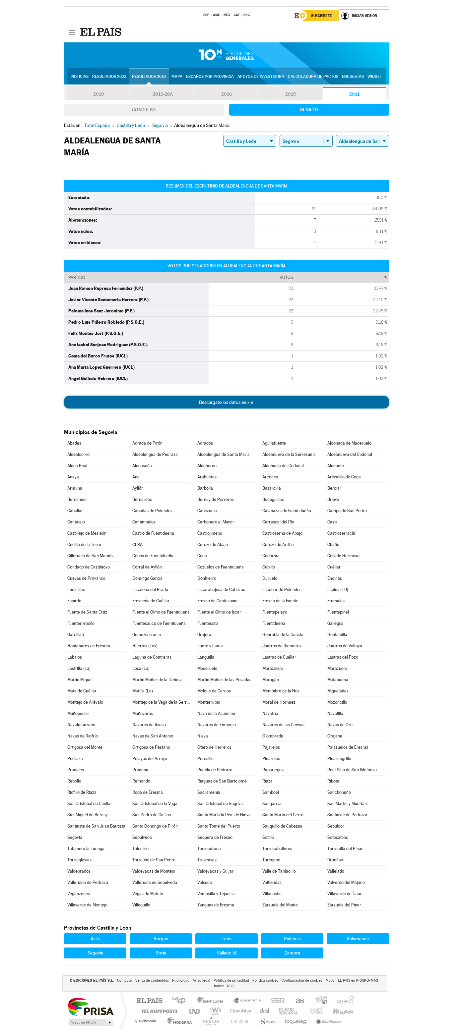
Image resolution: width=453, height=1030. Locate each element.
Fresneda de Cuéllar (150, 600)
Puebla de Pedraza (214, 769)
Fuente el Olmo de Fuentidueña (161, 612)
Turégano (271, 859)
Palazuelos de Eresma (347, 747)
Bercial (334, 488)
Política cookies (265, 980)
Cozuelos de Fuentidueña (220, 567)
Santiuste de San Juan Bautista (96, 826)
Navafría (270, 713)
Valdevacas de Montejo (153, 871)
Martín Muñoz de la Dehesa (157, 679)
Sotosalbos (337, 837)
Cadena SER (276, 1001)
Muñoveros (142, 713)
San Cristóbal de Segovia (220, 803)
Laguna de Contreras (151, 657)
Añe (136, 476)
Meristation (328, 1021)
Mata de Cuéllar (82, 690)
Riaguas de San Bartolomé (222, 781)
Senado (309, 109)
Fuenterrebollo (81, 623)
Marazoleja (272, 668)
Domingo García (147, 578)
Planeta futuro (313, 1011)
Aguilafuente (274, 443)
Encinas (334, 578)
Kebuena (337, 1011)
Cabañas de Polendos (152, 510)
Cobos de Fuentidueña (152, 555)
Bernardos (142, 499)
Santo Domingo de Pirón (155, 826)
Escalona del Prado (150, 589)
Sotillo (268, 837)
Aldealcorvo (78, 454)
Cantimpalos (144, 521)
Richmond (145, 1021)
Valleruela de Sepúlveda (154, 882)
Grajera (204, 634)
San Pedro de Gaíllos (151, 814)
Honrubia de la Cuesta (282, 634)
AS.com (297, 1001)
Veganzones (78, 893)
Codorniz (270, 555)
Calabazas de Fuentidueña (286, 510)
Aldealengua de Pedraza (155, 454)
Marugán (270, 679)
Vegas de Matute (147, 893)
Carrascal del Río (278, 521)
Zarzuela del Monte (280, 904)
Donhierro (206, 578)
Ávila (95, 938)
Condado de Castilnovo (88, 567)
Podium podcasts (210, 1021)
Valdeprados (79, 871)
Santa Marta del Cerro (282, 814)
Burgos (161, 938)
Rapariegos (273, 769)
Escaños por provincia (210, 76)
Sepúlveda (142, 837)
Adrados (205, 443)
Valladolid (226, 952)
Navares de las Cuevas (283, 724)
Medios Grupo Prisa (90, 1022)
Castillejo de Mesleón (86, 533)
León (227, 938)
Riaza (267, 781)
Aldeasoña (142, 465)
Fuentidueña (273, 623)
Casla (332, 521)
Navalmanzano (81, 724)
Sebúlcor (335, 826)
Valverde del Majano (346, 882)
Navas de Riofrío (82, 735)
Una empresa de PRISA (90, 1006)
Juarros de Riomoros (281, 645)
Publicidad (180, 980)
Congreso (144, 109)
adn (319, 1001)
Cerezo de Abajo (212, 544)
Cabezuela (207, 510)
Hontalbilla (337, 634)
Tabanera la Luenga (85, 848)
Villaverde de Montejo (87, 904)
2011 (354, 94)
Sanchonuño (339, 792)
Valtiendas (272, 882)
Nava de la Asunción (216, 713)
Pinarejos (271, 758)
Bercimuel (77, 499)
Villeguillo (141, 904)
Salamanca (358, 938)
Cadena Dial (264, 1011)
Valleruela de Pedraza (87, 882)
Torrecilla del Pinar (345, 848)
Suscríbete (321, 15)
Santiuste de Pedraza (347, 814)
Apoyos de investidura (260, 76)
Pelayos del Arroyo (149, 758)
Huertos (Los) (145, 645)
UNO (195, 1011)
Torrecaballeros (277, 848)
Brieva (333, 499)
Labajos (74, 657)
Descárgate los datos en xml (226, 402)
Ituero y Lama (210, 645)
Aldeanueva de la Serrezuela (289, 454)
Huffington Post (158, 1011)
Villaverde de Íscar (344, 893)
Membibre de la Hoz (280, 690)
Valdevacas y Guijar (215, 871)
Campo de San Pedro (347, 510)
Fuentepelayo (274, 612)
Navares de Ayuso (149, 724)
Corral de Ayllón (147, 567)
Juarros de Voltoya (344, 645)
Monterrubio (208, 702)
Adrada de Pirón (147, 443)
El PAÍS (149, 1001)
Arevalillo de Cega (344, 476)
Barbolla (205, 488)
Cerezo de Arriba (278, 544)
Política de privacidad (231, 980)
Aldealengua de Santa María (223, 454)
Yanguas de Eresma (215, 904)
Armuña (74, 488)
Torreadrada (209, 848)
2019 (98, 94)
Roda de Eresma (147, 792)
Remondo (141, 781)
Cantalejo (76, 521)
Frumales (336, 600)
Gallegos (335, 623)
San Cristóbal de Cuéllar (89, 803)
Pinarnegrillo (339, 758)
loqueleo (296, 1021)
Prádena (140, 769)
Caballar (75, 510)
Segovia (74, 837)
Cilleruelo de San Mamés (90, 555)
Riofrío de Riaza (82, 792)
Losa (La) (141, 668)
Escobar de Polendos (281, 589)
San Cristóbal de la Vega (154, 803)
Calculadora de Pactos (313, 76)
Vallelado (335, 871)
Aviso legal (201, 980)
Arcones (270, 476)
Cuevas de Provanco (86, 578)
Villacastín (272, 893)
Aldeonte (335, 465)
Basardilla (271, 488)
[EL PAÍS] (101, 32)
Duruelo (269, 578)
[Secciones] (72, 32)
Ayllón (138, 488)
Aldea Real (77, 465)
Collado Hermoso (343, 555)
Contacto (124, 980)
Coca (202, 555)
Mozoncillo (337, 702)
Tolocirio (140, 848)
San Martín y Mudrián (347, 803)
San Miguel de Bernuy (87, 814)
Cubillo (268, 567)
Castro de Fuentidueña (153, 533)
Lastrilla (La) (79, 668)
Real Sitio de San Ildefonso (352, 769)
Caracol (343, 1001)
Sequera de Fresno (214, 837)
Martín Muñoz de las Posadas (224, 679)
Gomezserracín (146, 634)
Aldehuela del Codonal (283, 465)
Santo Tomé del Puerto (218, 826)
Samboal (270, 792)
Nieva (202, 735)
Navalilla (335, 713)
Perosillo (205, 758)
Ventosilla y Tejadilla (216, 893)
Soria (161, 952)
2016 (226, 94)
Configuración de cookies (302, 980)
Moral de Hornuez (278, 702)
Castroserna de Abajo (282, 533)
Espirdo (74, 600)
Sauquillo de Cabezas (282, 826)
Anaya (73, 476)
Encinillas (76, 589)
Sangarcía (272, 803)
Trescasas (207, 859)
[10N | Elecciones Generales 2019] (226, 55)
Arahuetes (207, 476)
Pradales (75, 769)
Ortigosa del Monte (84, 747)
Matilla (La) (142, 690)
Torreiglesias (79, 859)
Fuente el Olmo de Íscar (219, 612)
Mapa (176, 76)
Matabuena (337, 679)
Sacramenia (208, 792)
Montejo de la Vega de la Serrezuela (161, 702)
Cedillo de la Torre (84, 544)
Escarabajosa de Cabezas (221, 589)
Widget (374, 76)
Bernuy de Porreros (215, 499)
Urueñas (335, 859)
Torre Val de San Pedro (153, 859)
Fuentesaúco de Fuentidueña (159, 623)
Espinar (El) (337, 589)
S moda (266, 1021)
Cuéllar (334, 567)
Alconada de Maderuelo (349, 443)
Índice (219, 986)
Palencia (292, 938)
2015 (290, 94)
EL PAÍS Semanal (289, 1011)
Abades (74, 443)
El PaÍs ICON (239, 1021)
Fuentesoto (207, 623)
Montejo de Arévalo (85, 702)
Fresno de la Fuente (280, 600)
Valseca (204, 882)
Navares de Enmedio (216, 724)
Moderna (178, 1021)
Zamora (292, 952)
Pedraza (75, 758)
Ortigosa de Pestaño (151, 747)
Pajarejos (271, 747)
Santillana (212, 1001)
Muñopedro (78, 713)
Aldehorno (207, 465)
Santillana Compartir (247, 1001)
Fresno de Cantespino (217, 600)
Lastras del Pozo (342, 657)
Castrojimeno (209, 533)
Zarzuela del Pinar (344, 904)
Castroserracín (341, 533)
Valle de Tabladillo (279, 871)
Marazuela (337, 668)
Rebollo (74, 781)
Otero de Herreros (214, 747)
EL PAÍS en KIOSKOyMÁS (358, 980)
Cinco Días (239, 1011)
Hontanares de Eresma (88, 645)
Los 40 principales (181, 1001)
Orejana (334, 735)
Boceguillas (273, 499)
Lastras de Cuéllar (279, 657)
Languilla (205, 657)
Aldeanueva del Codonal (349, 454)
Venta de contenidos (152, 980)
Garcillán (75, 634)
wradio (214, 1011)
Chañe (333, 544)
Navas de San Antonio (152, 735)
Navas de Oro (340, 724)
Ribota (333, 781)
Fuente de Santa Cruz (87, 612)
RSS (230, 986)
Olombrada (272, 735)
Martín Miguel (80, 679)
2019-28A (163, 94)
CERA (137, 544)
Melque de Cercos (214, 690)
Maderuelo (207, 668)
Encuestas (353, 76)
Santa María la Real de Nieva (224, 814)
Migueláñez (338, 690)
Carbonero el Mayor (215, 521)
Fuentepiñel (338, 612)
